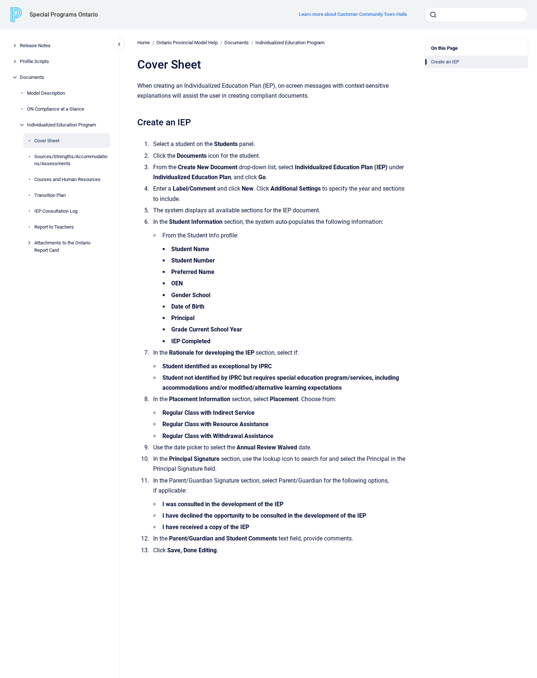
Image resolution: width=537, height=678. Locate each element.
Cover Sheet (46, 140)
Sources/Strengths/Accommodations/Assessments (70, 160)
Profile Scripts (34, 61)
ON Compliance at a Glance (55, 109)
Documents (32, 77)
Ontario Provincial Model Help (187, 42)
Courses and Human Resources (67, 179)
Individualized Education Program (61, 125)
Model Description (46, 93)
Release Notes (35, 45)
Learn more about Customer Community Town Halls (353, 14)
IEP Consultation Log (56, 211)
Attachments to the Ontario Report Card (62, 246)
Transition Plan (50, 195)
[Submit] (433, 15)
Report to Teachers (54, 227)
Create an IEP (445, 62)
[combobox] (476, 15)
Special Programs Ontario (64, 14)
